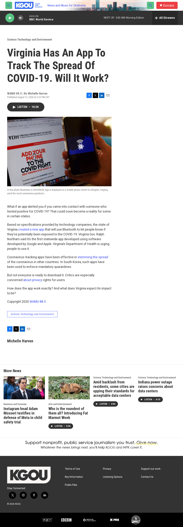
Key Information (74, 477)
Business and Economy (15, 404)
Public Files (71, 485)
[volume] (21, 18)
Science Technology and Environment (29, 39)
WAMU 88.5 (37, 301)
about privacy (32, 280)
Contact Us (147, 477)
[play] (10, 18)
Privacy (107, 469)
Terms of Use (72, 469)
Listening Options (112, 477)
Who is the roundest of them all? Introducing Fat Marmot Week (68, 413)
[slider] (26, 18)
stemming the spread (93, 257)
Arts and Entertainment (60, 404)
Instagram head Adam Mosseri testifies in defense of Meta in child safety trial (23, 415)
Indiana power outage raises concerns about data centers (155, 386)
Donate (168, 5)
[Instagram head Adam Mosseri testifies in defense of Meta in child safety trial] (24, 387)
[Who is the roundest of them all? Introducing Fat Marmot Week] (69, 387)
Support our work (150, 469)
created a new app (31, 229)
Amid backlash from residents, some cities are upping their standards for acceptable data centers (113, 389)
